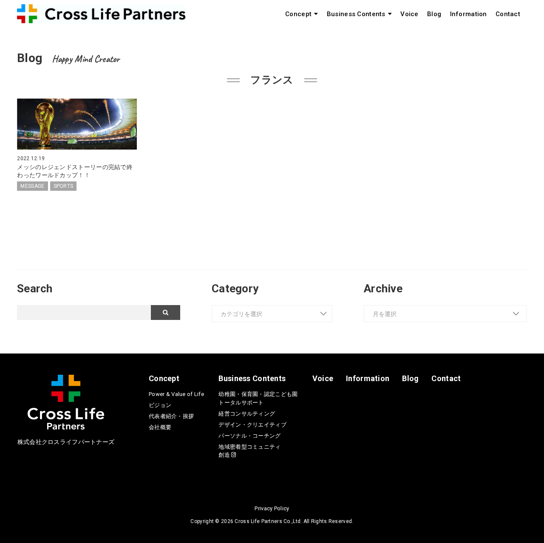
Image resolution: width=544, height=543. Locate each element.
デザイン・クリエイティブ (252, 424)
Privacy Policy (272, 508)
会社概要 (160, 427)
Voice (409, 14)
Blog (434, 14)
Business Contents (356, 14)
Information (468, 14)
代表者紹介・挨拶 (171, 416)
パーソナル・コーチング (249, 436)
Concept (298, 14)
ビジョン (160, 405)
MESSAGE (32, 186)
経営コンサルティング (246, 413)
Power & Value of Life (176, 394)
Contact (508, 14)
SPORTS (64, 186)
